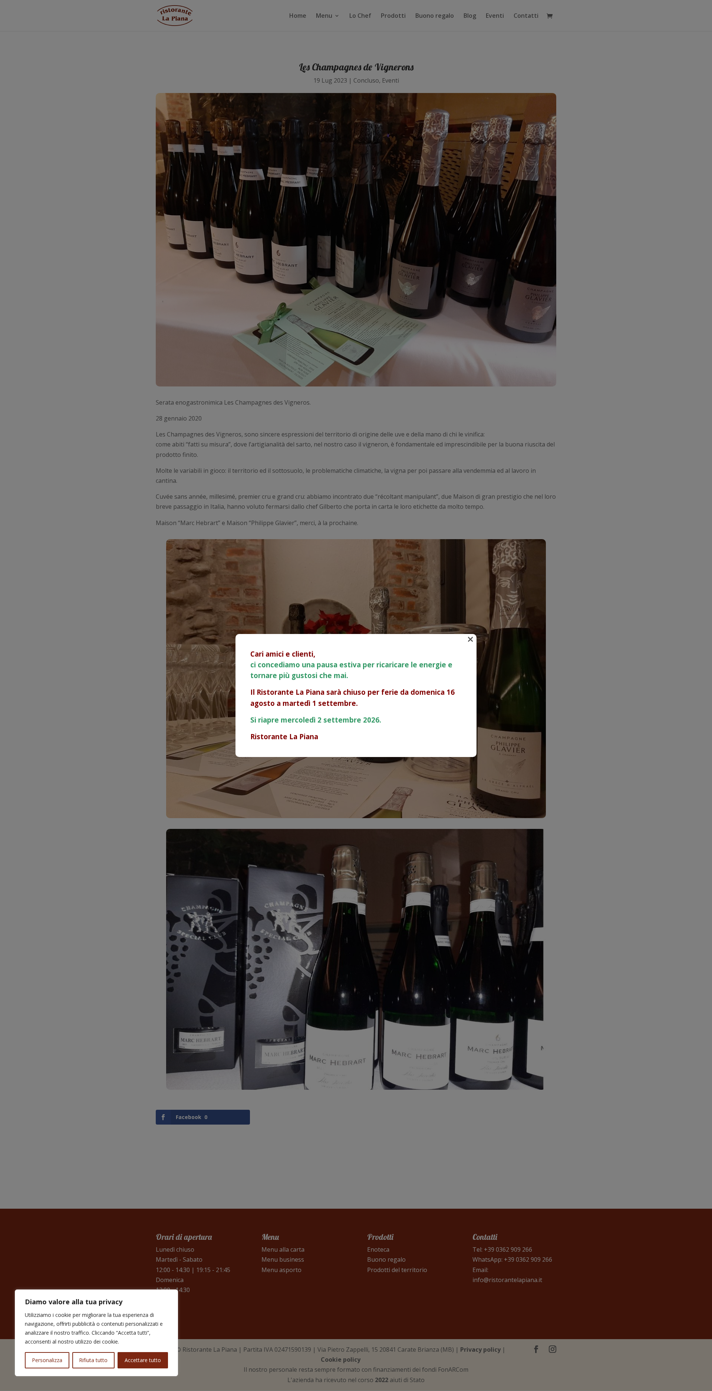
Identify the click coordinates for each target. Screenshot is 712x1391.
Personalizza (47, 1360)
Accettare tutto (143, 1360)
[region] (96, 1332)
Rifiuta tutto (93, 1360)
